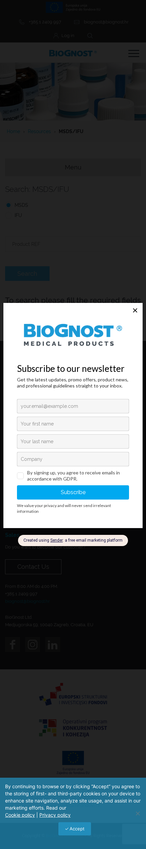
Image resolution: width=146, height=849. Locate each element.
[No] (137, 813)
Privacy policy (55, 815)
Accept (77, 828)
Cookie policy (20, 815)
